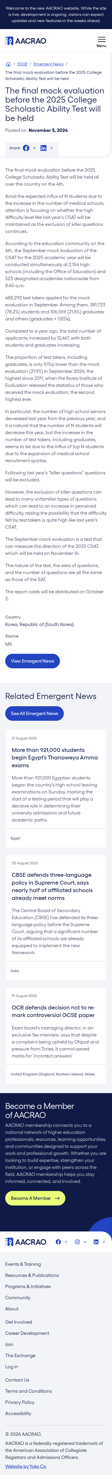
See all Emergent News (34, 713)
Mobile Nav (101, 40)
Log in (11, 1366)
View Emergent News (32, 661)
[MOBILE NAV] (101, 40)
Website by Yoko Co (25, 1466)
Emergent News (49, 64)
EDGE (22, 64)
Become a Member (31, 1198)
